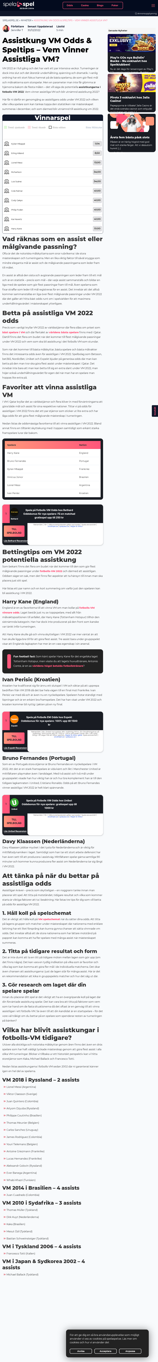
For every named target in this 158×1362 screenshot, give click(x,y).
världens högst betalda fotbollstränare (57, 665)
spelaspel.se (11, 20)
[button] (52, 144)
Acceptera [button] (105, 1351)
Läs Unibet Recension (15, 831)
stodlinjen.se (53, 526)
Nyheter (26, 20)
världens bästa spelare (64, 332)
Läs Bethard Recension (16, 540)
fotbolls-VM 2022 (51, 571)
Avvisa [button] (81, 1351)
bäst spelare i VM (13, 332)
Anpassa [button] (130, 1351)
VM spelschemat (49, 919)
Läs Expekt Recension (15, 748)
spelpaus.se (64, 526)
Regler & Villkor (77, 526)
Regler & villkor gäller (73, 735)
